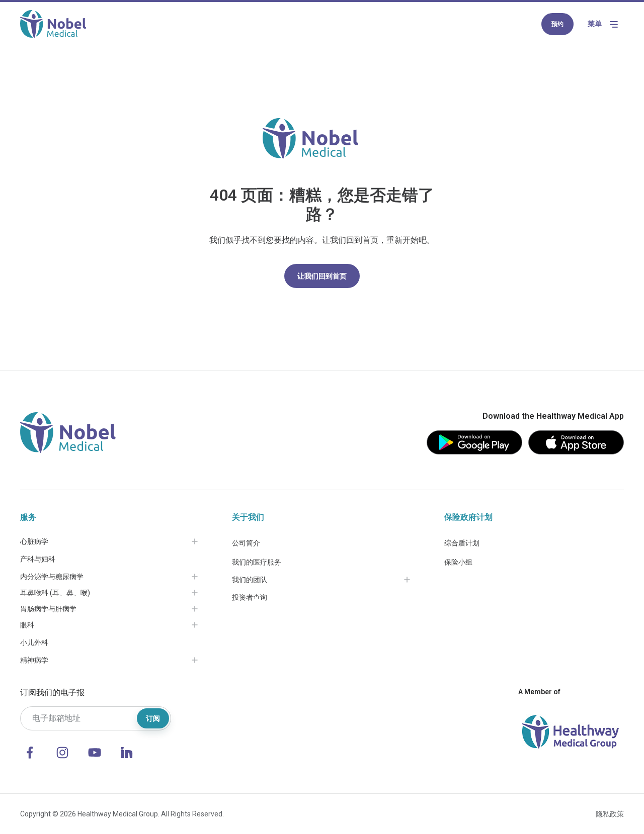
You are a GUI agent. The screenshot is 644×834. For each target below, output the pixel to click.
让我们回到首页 (322, 276)
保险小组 (458, 562)
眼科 (27, 625)
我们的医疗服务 (256, 562)
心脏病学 (34, 541)
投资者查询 (249, 597)
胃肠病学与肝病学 (48, 609)
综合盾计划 (461, 543)
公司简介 (246, 543)
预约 (557, 24)
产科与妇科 (37, 559)
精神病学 (34, 660)
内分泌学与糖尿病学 (52, 577)
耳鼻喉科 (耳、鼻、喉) (55, 593)
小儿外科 (34, 642)
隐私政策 (610, 814)
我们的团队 (249, 580)
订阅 (153, 718)
